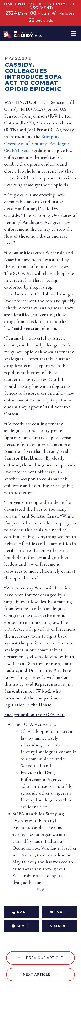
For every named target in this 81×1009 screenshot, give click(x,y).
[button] (73, 33)
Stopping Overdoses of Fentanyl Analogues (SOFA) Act (37, 143)
